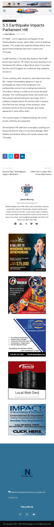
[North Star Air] (27, 4)
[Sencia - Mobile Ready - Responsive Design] (27, 380)
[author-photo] (27, 196)
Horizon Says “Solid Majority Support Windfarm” (14, 173)
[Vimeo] (32, 223)
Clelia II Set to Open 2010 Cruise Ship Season (41, 173)
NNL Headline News (16, 17)
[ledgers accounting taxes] (27, 338)
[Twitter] (10, 156)
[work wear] (27, 295)
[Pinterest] (16, 156)
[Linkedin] (22, 156)
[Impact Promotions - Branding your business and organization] (27, 419)
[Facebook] (5, 156)
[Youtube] (38, 223)
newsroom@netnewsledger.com (31, 497)
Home (5, 17)
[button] (4, 10)
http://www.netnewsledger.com (27, 203)
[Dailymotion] (16, 223)
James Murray (9, 34)
